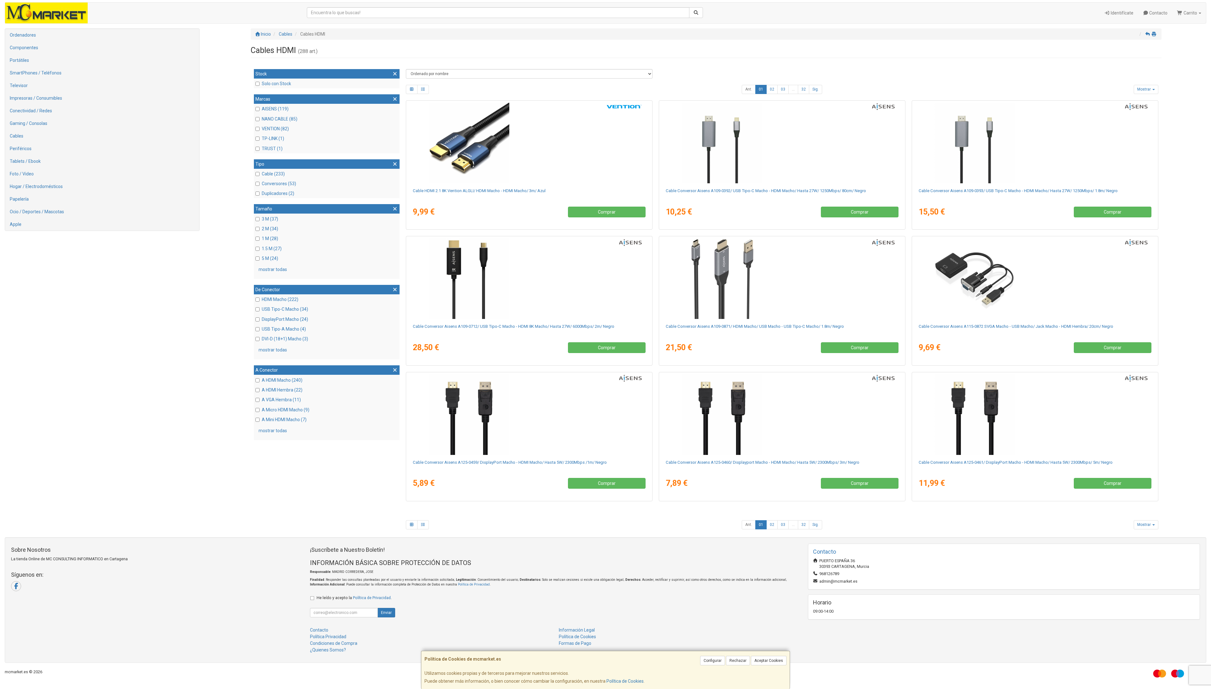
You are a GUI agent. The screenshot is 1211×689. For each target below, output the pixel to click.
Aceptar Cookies (768, 660)
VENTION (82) (275, 128)
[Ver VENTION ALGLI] (529, 143)
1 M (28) (270, 238)
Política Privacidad (328, 636)
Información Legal (577, 630)
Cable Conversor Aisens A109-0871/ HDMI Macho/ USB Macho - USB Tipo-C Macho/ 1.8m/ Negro (755, 326)
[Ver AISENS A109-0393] (1034, 143)
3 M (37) (270, 218)
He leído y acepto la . (354, 597)
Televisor (19, 85)
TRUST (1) (272, 148)
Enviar (386, 612)
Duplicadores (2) (278, 193)
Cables (16, 135)
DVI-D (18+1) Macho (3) (285, 338)
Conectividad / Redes (31, 110)
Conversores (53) (279, 183)
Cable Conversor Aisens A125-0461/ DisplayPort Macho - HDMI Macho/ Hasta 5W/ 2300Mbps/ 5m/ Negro (1016, 462)
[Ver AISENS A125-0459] (529, 414)
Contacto (1157, 12)
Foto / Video (22, 173)
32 (803, 89)
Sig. (815, 89)
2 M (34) (270, 228)
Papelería (19, 199)
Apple (15, 224)
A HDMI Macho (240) (282, 380)
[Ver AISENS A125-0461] (1034, 414)
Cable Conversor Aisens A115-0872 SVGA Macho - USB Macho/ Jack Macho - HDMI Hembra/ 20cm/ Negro (1016, 326)
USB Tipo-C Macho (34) (285, 309)
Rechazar (737, 660)
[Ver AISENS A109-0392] (782, 143)
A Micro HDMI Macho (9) (285, 409)
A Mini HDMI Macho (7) (284, 419)
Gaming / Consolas (28, 123)
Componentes (24, 47)
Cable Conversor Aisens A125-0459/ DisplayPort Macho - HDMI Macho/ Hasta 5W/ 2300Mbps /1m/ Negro (510, 462)
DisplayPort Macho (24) (285, 319)
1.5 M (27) (272, 248)
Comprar (607, 212)
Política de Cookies (625, 681)
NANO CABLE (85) (279, 118)
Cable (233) (273, 173)
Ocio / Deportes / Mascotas (37, 211)
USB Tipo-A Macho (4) (284, 329)
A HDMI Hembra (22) (282, 389)
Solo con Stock (276, 83)
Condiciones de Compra (333, 643)
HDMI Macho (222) (280, 299)
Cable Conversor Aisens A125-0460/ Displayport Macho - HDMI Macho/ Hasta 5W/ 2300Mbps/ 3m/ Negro (762, 462)
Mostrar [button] (1144, 89)
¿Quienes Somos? (328, 649)
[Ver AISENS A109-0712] (529, 278)
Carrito (1190, 12)
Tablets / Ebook (25, 161)
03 (783, 89)
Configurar (713, 660)
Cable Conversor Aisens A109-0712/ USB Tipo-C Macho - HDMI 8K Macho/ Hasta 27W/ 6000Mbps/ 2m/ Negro (513, 326)
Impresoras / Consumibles (36, 98)
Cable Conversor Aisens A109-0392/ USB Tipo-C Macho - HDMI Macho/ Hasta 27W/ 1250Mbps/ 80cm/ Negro (766, 190)
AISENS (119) (275, 108)
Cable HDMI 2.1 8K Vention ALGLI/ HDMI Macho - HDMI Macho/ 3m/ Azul (479, 190)
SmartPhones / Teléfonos (35, 72)
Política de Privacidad (474, 584)
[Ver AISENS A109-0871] (782, 278)
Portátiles (19, 60)
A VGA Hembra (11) (281, 399)
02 (772, 89)
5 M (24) (270, 258)
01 (761, 89)
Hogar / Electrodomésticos (36, 186)
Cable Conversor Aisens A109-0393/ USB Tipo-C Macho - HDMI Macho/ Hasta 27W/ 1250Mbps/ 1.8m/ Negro (1018, 190)
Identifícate (1121, 12)
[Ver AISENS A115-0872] (1034, 278)
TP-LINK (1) (273, 138)
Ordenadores (23, 35)
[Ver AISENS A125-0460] (782, 414)
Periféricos (21, 148)
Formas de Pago (575, 643)
